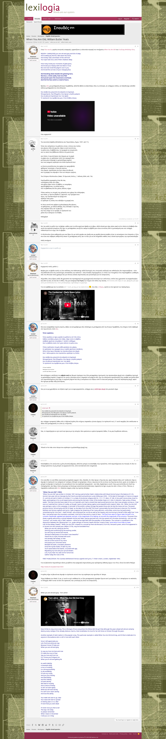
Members (58, 19)
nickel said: (45, 408)
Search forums (38, 22)
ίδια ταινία (48, 49)
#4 (138, 245)
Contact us (105, 734)
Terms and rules (113, 734)
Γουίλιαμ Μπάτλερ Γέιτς (127, 49)
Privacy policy (123, 734)
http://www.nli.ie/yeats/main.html (52, 567)
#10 (138, 444)
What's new (47, 19)
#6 (138, 323)
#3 (138, 223)
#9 (138, 428)
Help (130, 734)
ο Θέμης (100, 287)
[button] (52, 18)
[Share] (135, 46)
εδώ (47, 86)
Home (30, 19)
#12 (138, 477)
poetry (47, 42)
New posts (29, 22)
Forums (37, 19)
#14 (138, 587)
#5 (138, 263)
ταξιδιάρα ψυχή (99, 389)
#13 (138, 571)
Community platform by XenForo (83, 737)
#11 (138, 460)
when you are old (54, 42)
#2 (138, 139)
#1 (138, 46)
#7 (138, 386)
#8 (138, 404)
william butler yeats (66, 42)
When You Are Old (110, 49)
